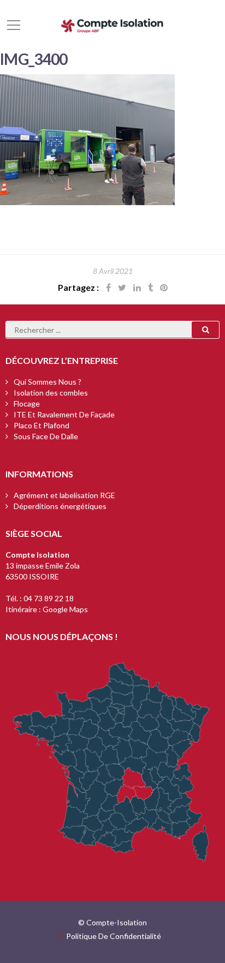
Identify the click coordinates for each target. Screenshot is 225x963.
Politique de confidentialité (113, 936)
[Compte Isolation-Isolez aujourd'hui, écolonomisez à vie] (112, 24)
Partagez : (78, 287)
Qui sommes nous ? (47, 381)
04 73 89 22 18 (48, 598)
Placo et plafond (41, 425)
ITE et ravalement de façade (64, 414)
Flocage (27, 403)
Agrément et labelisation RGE (64, 495)
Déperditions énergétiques (60, 506)
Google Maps (65, 609)
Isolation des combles (51, 392)
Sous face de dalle (46, 436)
